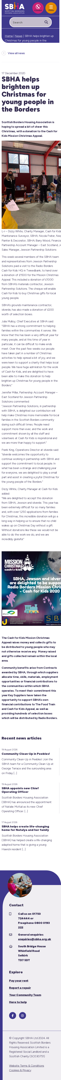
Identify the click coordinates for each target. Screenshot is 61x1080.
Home (9, 36)
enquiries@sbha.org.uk (34, 939)
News (18, 36)
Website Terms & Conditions (26, 1065)
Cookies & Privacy (20, 1070)
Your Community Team (25, 995)
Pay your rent (18, 980)
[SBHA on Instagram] (22, 1015)
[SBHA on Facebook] (12, 1015)
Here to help (18, 1002)
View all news (16, 53)
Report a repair (20, 988)
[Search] (46, 22)
